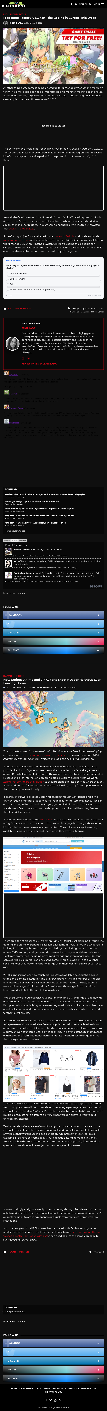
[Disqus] (53, 404)
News (5, 14)
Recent (14, 541)
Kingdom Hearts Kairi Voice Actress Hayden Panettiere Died (35, 523)
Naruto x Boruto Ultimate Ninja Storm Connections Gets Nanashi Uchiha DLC (35, 568)
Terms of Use (88, 1388)
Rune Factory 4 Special (80, 312)
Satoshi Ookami (22, 549)
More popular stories (15, 531)
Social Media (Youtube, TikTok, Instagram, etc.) (32, 289)
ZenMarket (46, 819)
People (7, 541)
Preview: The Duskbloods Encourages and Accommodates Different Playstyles (45, 494)
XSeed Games (98, 312)
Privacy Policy (53, 1392)
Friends (13, 284)
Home (14, 1388)
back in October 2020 (21, 228)
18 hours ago (73, 581)
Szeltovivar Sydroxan (24, 573)
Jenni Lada (17, 23)
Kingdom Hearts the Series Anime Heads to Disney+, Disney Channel (40, 515)
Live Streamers (17, 279)
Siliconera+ (43, 1388)
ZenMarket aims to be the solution (23, 781)
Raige (17, 561)
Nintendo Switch (18, 14)
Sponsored (19, 676)
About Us (57, 1388)
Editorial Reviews (18, 273)
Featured (7, 676)
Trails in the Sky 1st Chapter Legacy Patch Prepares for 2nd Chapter (39, 508)
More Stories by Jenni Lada (39, 363)
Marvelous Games (96, 308)
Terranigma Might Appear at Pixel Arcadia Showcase (32, 501)
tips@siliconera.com (59, 1407)
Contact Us (72, 1388)
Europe (76, 308)
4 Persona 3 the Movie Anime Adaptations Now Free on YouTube (30, 556)
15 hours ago (62, 556)
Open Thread (27, 1388)
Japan (84, 308)
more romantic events (16, 240)
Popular (22, 541)
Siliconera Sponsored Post (45, 687)
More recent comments (14, 593)
